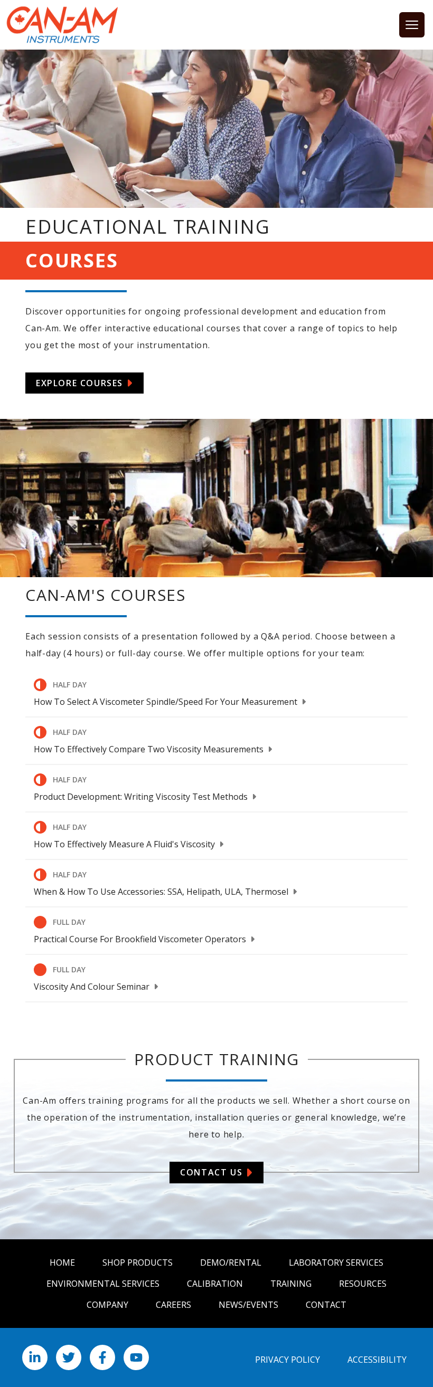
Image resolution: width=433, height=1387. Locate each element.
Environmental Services (102, 1283)
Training (291, 1283)
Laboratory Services (336, 1262)
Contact (326, 1305)
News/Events (248, 1305)
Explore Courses (79, 383)
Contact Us (211, 1172)
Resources (363, 1283)
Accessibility (377, 1359)
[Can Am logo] (62, 24)
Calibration (215, 1283)
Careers (173, 1305)
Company (107, 1305)
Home (62, 1262)
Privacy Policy (287, 1359)
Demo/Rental (230, 1262)
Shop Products (137, 1262)
